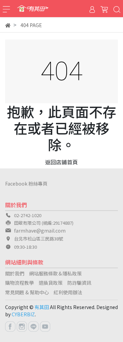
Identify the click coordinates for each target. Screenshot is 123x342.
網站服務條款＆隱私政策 (55, 273)
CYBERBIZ (23, 314)
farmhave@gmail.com (40, 230)
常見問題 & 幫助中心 (27, 292)
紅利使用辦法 (68, 292)
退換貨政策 (51, 282)
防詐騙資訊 (79, 282)
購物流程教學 (19, 282)
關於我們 (14, 273)
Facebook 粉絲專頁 (26, 183)
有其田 (42, 307)
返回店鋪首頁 (61, 162)
